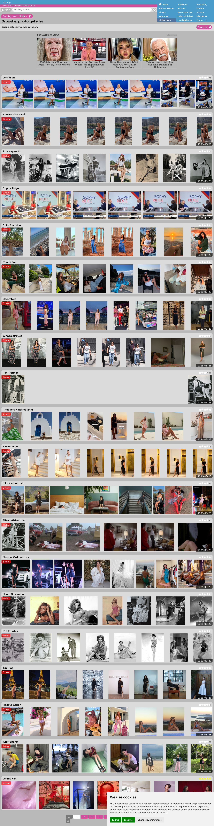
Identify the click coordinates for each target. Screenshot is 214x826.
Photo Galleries (166, 8)
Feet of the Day (185, 12)
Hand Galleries (185, 20)
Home (165, 4)
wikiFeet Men (165, 20)
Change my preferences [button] (150, 820)
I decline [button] (128, 820)
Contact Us (202, 20)
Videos (162, 12)
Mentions (163, 16)
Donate (200, 8)
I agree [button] (115, 820)
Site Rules (182, 4)
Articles (181, 8)
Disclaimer (202, 16)
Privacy (200, 12)
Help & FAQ (202, 4)
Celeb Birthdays (185, 16)
